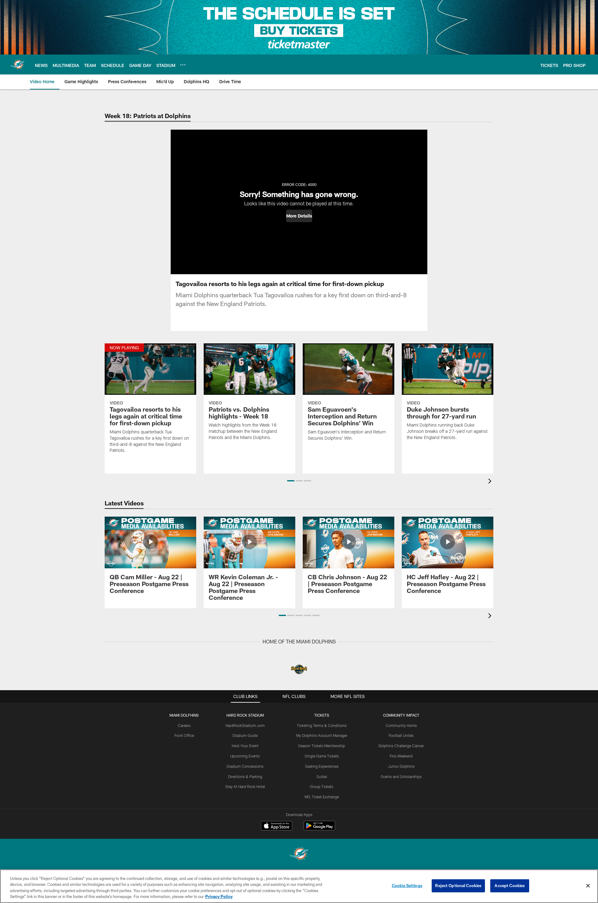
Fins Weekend (401, 756)
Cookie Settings (407, 885)
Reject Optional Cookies (458, 885)
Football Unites (401, 735)
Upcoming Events (245, 756)
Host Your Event (245, 745)
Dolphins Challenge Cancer (401, 745)
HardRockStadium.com (245, 725)
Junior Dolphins (401, 766)
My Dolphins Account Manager (321, 735)
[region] (299, 886)
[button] (299, 216)
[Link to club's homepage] (17, 64)
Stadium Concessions (244, 766)
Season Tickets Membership (321, 745)
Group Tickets (321, 786)
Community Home (401, 725)
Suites (321, 776)
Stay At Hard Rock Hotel (245, 786)
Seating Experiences (322, 766)
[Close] (588, 885)
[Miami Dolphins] (299, 854)
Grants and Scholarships (401, 776)
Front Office (184, 735)
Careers (184, 725)
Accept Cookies (510, 885)
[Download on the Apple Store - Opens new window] (276, 826)
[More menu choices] (182, 64)
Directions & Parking (245, 776)
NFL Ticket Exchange (322, 797)
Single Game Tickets (322, 756)
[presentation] (490, 482)
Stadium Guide (245, 735)
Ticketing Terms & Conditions (322, 725)
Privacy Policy (219, 896)
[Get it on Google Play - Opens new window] (319, 828)
